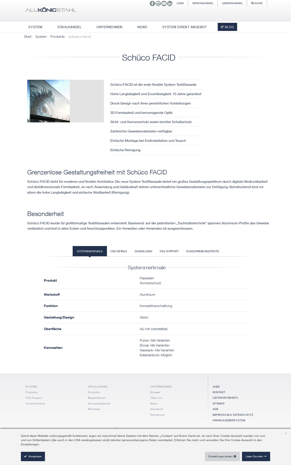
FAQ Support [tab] (169, 251)
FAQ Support (34, 397)
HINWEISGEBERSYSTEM (229, 420)
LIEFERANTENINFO (225, 397)
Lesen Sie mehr (254, 456)
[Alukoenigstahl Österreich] (50, 10)
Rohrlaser (94, 409)
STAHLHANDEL (98, 386)
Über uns (156, 397)
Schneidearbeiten (99, 403)
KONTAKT (219, 392)
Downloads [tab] (143, 251)
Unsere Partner (35, 403)
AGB (216, 409)
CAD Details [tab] (118, 251)
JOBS (216, 386)
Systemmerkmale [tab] (90, 251)
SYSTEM (31, 386)
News (153, 403)
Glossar (155, 392)
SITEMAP (219, 403)
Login (180, 3)
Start (28, 36)
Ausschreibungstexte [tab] (202, 251)
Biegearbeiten (97, 397)
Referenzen (157, 414)
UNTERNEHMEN (161, 386)
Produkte (57, 36)
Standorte (156, 409)
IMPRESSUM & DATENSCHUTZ (233, 414)
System (41, 36)
